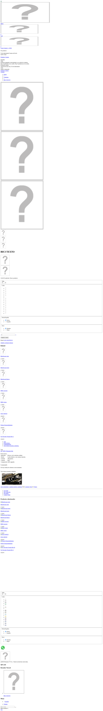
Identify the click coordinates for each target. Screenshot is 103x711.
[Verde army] (5, 300)
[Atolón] (5, 302)
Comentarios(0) (7, 444)
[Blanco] (5, 294)
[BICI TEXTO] (22, 130)
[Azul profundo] (5, 311)
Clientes (5, 704)
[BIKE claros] (3, 399)
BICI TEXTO (7, 695)
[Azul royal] (5, 309)
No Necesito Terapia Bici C (7, 436)
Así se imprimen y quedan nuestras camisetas (11, 486)
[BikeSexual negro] (3, 365)
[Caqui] (5, 295)
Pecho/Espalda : (6, 628)
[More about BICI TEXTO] (14, 693)
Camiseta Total (28, 486)
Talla (3, 281)
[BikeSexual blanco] (3, 376)
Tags (5, 441)
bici (1, 451)
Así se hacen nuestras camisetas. (11, 445)
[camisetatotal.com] (19, 33)
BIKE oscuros (4, 390)
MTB (4, 451)
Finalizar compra (5, 70)
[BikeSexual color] (3, 353)
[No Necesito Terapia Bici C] (3, 434)
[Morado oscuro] (5, 308)
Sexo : (3, 637)
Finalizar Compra (5, 57)
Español (7, 701)
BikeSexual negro (5, 367)
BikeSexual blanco (5, 379)
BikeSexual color (5, 356)
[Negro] (5, 299)
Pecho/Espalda (5, 317)
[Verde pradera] (5, 292)
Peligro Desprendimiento (6, 425)
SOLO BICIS (4, 413)
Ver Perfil (6, 490)
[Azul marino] (5, 313)
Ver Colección (7, 492)
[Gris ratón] (5, 290)
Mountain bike (9, 451)
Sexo (3, 325)
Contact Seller (7, 494)
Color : (3, 596)
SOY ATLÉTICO (8, 340)
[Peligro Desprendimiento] (3, 422)
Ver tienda (6, 493)
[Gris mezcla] (5, 288)
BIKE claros (4, 402)
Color (3, 285)
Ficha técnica (7, 443)
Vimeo (35, 486)
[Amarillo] (5, 304)
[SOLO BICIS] (3, 411)
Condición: (7, 278)
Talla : (3, 592)
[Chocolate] (5, 306)
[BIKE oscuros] (3, 388)
